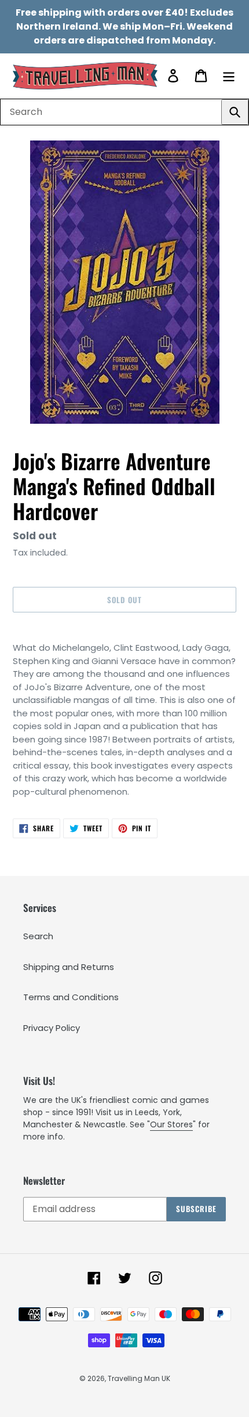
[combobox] (124, 112)
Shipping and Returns (68, 967)
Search (38, 936)
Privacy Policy (51, 1028)
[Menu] (228, 75)
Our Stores (171, 1124)
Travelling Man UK (139, 1378)
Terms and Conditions (71, 997)
